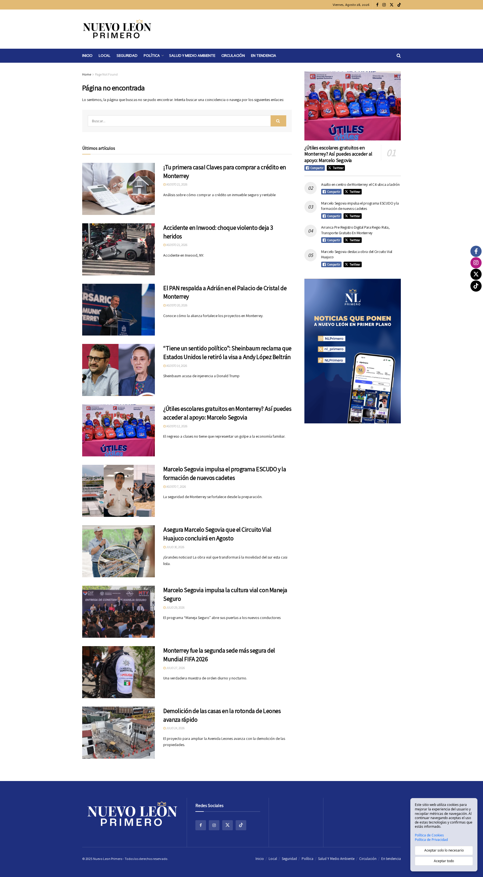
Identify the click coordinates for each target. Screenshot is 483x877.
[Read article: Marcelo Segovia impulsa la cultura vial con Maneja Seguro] (118, 612)
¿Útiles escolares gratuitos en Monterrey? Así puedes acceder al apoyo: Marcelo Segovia (338, 153)
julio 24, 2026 (175, 728)
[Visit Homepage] (117, 29)
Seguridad (127, 55)
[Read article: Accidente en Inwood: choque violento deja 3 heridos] (118, 249)
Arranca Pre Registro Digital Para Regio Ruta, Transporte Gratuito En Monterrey (355, 230)
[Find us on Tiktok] (241, 825)
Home (86, 74)
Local (104, 55)
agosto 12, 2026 (176, 426)
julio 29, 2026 (175, 607)
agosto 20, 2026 (176, 305)
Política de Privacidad (431, 840)
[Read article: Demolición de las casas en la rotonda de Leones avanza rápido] (118, 733)
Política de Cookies (429, 835)
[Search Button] (399, 56)
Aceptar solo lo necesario (444, 850)
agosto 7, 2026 (176, 487)
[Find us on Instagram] (384, 5)
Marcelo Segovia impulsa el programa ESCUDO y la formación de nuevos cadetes (360, 206)
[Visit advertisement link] (352, 351)
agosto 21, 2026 (176, 184)
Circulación (233, 55)
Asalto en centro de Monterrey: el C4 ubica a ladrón (360, 184)
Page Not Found (106, 74)
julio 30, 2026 (175, 547)
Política (152, 55)
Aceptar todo (444, 861)
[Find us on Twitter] (392, 5)
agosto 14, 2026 (176, 366)
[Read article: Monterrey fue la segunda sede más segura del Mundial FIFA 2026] (118, 672)
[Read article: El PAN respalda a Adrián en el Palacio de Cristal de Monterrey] (118, 310)
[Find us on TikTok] (399, 5)
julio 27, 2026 (175, 668)
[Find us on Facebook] (377, 5)
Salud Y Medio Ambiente (192, 55)
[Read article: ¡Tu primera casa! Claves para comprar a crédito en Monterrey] (118, 189)
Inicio (87, 55)
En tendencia (263, 55)
